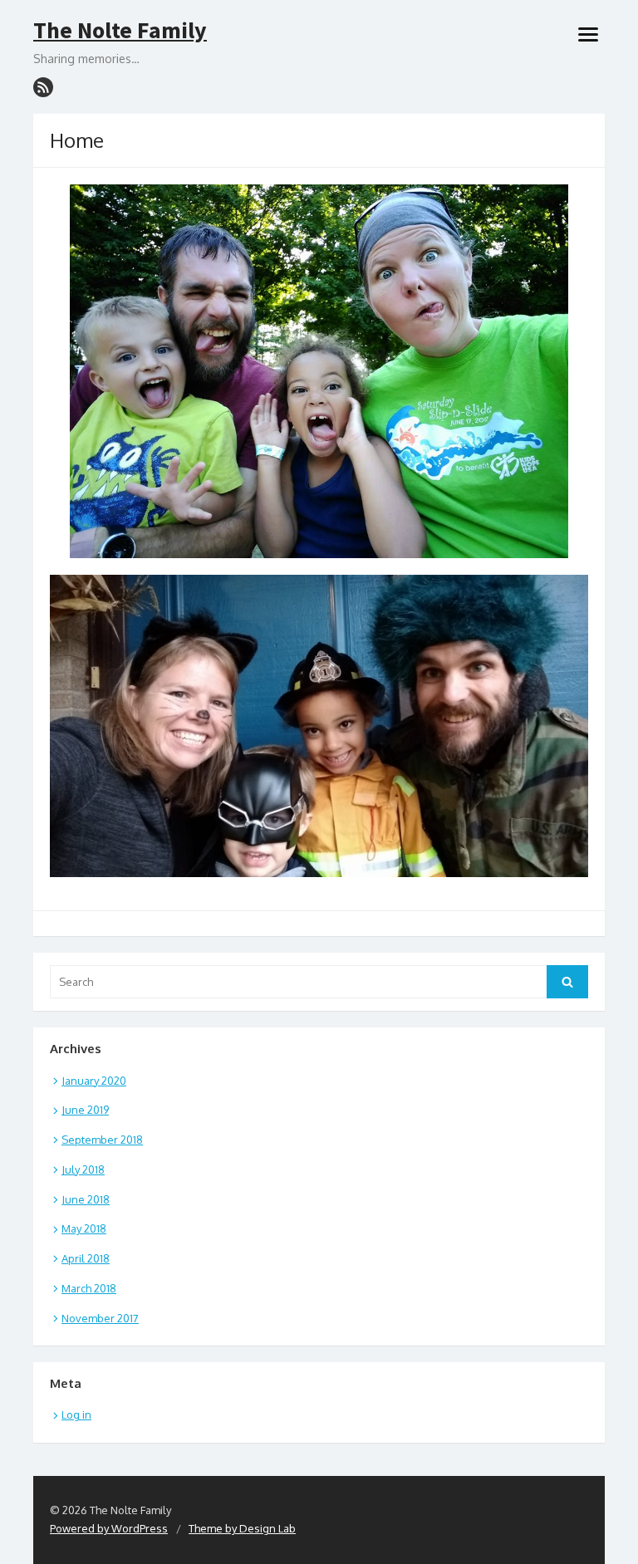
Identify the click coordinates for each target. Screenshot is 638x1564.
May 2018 (83, 1228)
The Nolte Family (120, 31)
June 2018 (85, 1199)
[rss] (43, 87)
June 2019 (85, 1109)
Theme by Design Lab (242, 1528)
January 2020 (93, 1080)
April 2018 (85, 1258)
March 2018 (88, 1288)
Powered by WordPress (109, 1528)
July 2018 (83, 1169)
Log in (76, 1414)
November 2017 (100, 1318)
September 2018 (102, 1139)
